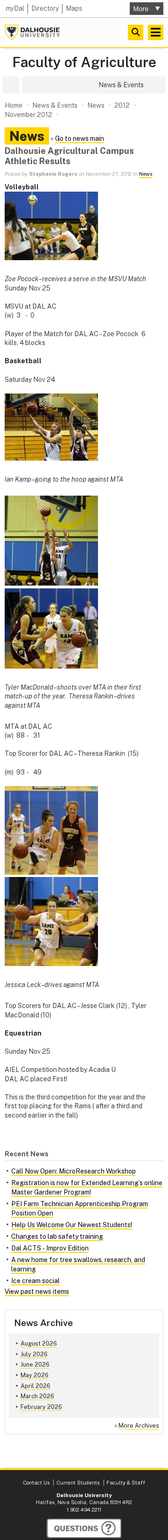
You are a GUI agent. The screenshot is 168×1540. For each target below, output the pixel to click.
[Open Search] (135, 32)
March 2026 (37, 1396)
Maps (74, 8)
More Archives (139, 1425)
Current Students (77, 1482)
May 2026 (35, 1375)
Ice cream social (35, 1280)
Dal (15, 8)
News (145, 174)
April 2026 (35, 1385)
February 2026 (41, 1406)
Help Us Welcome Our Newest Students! (71, 1225)
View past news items (37, 1291)
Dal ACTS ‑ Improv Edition (50, 1248)
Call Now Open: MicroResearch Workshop (73, 1171)
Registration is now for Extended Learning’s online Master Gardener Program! (86, 1187)
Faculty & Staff (125, 1482)
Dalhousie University (32, 32)
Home (13, 105)
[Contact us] (84, 1528)
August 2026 (39, 1343)
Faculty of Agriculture (84, 62)
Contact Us (36, 1482)
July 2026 (34, 1354)
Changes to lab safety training (57, 1236)
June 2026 (35, 1364)
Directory (45, 8)
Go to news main (79, 138)
